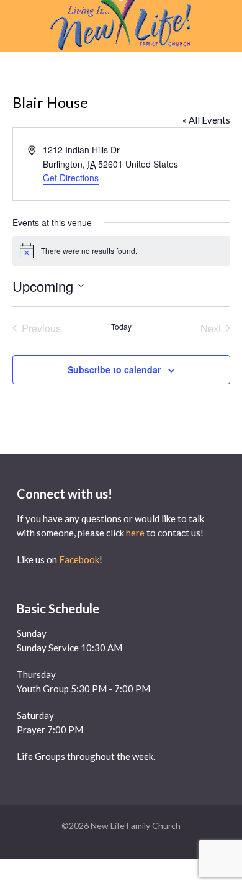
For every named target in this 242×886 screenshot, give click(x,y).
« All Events (206, 119)
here (135, 532)
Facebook (79, 559)
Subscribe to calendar (114, 369)
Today (121, 327)
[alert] (121, 251)
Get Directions (71, 177)
